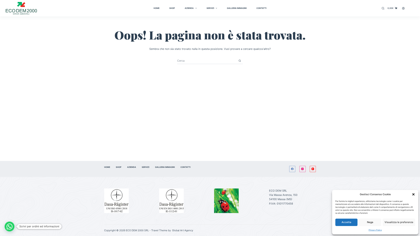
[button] (413, 194)
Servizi (210, 8)
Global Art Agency (182, 230)
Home (156, 8)
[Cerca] (383, 8)
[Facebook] (292, 169)
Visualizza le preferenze (399, 222)
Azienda (189, 8)
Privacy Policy (375, 230)
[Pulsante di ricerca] (240, 61)
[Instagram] (302, 169)
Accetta (346, 222)
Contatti (261, 8)
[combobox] (207, 60)
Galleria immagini (237, 8)
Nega (370, 222)
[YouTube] (313, 169)
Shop (172, 8)
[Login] (403, 8)
